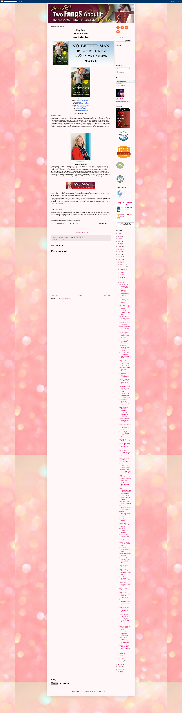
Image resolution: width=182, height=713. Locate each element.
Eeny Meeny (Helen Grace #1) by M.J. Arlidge (125, 306)
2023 (119, 241)
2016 (119, 259)
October (122, 269)
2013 (119, 666)
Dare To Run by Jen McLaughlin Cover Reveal (124, 341)
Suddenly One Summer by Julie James (124, 312)
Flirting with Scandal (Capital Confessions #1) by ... (125, 426)
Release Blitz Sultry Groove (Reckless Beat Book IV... (124, 524)
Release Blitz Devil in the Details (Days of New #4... (124, 445)
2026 (119, 233)
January (122, 661)
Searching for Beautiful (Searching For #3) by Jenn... (124, 292)
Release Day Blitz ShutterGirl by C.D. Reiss (124, 420)
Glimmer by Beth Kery (124, 589)
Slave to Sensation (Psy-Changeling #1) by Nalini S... (124, 507)
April (121, 653)
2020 (119, 249)
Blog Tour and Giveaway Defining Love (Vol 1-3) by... (124, 362)
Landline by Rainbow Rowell (124, 440)
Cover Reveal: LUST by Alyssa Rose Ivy (125, 328)
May (121, 282)
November (123, 267)
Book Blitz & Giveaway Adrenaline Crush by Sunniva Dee (124, 640)
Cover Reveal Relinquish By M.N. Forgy (123, 414)
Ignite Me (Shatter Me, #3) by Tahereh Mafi (124, 459)
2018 (119, 254)
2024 (119, 239)
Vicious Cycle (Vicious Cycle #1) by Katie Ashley (124, 300)
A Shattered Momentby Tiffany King (123, 633)
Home (81, 295)
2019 (119, 252)
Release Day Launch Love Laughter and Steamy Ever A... (124, 434)
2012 (119, 669)
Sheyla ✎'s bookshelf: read (125, 203)
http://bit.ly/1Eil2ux (82, 107)
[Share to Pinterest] (82, 237)
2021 (119, 246)
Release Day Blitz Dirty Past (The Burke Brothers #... (124, 621)
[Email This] (75, 237)
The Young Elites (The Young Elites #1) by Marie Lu (125, 471)
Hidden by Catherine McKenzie (125, 554)
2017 (119, 257)
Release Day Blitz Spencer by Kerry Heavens (124, 543)
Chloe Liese (124, 218)
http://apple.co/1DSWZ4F (82, 103)
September (123, 272)
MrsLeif (120, 99)
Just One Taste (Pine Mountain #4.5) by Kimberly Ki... (125, 395)
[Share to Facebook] (80, 237)
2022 (119, 244)
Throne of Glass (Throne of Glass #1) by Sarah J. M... (124, 453)
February (122, 658)
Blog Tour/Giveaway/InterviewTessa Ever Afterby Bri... (125, 477)
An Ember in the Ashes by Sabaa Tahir (124, 484)
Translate (122, 85)
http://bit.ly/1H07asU (82, 108)
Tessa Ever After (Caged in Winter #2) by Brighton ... (124, 602)
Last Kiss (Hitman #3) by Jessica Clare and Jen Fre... (124, 609)
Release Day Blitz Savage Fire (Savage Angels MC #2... (124, 334)
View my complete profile (123, 101)
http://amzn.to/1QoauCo (83, 100)
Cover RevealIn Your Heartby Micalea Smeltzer (125, 497)
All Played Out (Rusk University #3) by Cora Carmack (124, 348)
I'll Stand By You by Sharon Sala (125, 323)
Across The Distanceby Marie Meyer (124, 584)
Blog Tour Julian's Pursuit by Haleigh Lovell (124, 408)
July (121, 277)
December (123, 264)
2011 (119, 672)
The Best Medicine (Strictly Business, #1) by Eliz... (125, 318)
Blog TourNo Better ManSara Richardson (124, 369)
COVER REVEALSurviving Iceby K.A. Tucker (125, 514)
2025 (119, 236)
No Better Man (63, 240)
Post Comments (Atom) (65, 298)
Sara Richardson (72, 240)
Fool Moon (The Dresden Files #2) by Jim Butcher (124, 286)
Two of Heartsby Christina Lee (123, 615)
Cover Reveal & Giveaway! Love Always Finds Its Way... (124, 560)
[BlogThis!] (77, 237)
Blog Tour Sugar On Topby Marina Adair (124, 627)
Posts (120, 69)
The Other (123, 207)
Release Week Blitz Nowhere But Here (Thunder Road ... (124, 355)
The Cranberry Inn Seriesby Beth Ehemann (124, 530)
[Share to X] (79, 237)
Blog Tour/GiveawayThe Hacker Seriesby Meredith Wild (125, 491)
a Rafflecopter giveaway (81, 232)
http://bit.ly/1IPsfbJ (84, 110)
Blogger (108, 691)
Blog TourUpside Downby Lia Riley (125, 502)
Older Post (107, 295)
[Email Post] (71, 237)
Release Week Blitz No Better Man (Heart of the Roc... (124, 381)
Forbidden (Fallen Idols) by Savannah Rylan (124, 375)
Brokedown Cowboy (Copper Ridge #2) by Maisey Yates (124, 389)
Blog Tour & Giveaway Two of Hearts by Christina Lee (124, 595)
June (121, 280)
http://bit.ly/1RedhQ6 (82, 102)
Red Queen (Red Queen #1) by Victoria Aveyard (124, 465)
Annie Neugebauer (125, 209)
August (122, 274)
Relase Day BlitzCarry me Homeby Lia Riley (125, 578)
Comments (121, 72)
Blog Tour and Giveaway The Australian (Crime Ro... (125, 571)
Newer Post (55, 295)
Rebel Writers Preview (123, 519)
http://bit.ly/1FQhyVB (84, 105)
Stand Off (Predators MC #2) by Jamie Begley (124, 549)
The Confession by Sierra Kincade (124, 566)
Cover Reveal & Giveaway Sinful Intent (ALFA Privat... (124, 537)
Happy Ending (122, 215)
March (122, 655)
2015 (119, 262)
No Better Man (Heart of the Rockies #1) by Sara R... (124, 402)
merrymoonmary (94, 691)
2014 (119, 664)
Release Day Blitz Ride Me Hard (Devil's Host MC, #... (125, 647)
